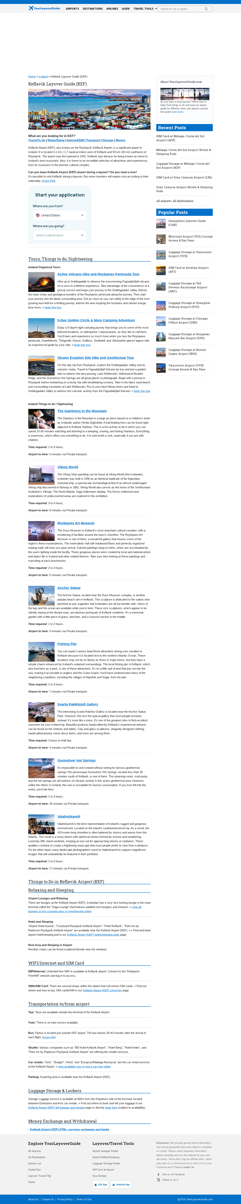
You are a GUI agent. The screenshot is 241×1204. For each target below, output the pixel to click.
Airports (72, 8)
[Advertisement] (120, 43)
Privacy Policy (65, 1199)
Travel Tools (143, 8)
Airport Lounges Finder (105, 1151)
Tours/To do (36, 140)
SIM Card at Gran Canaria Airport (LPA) (184, 177)
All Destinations (37, 1157)
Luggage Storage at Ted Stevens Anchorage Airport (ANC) (188, 287)
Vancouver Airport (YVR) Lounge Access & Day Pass (187, 367)
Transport (93, 140)
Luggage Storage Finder (106, 1163)
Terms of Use (84, 1199)
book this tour (53, 307)
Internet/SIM (75, 140)
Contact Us (48, 1199)
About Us (33, 1199)
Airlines (112, 8)
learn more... (178, 111)
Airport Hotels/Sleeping (105, 1157)
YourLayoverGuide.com (200, 1199)
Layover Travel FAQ (39, 1175)
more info (48, 180)
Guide (126, 8)
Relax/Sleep (56, 140)
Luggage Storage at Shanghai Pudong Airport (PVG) (189, 305)
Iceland (43, 76)
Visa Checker (99, 1175)
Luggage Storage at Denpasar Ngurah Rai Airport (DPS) (189, 336)
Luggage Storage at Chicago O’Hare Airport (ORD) (188, 320)
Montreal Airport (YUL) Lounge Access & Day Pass (191, 238)
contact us (188, 1167)
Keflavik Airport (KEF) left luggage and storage (56, 1107)
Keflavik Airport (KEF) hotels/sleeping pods (93, 934)
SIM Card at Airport (103, 1169)
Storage (108, 140)
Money (120, 140)
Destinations (93, 8)
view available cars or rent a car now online (84, 1066)
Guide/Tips (34, 1169)
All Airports (34, 1151)
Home (32, 76)
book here (111, 1107)
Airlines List (34, 1163)
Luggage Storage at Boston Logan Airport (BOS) (187, 351)
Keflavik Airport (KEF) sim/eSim (102, 990)
